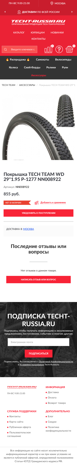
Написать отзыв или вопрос (38, 280)
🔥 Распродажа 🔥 (18, 59)
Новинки (57, 32)
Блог (50, 416)
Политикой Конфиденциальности (56, 362)
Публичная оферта (20, 427)
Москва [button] (28, 229)
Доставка (53, 392)
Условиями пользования (32, 365)
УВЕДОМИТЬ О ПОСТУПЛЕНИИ (38, 213)
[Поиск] (5, 49)
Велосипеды (63, 59)
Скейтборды (32, 67)
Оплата (52, 397)
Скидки (52, 422)
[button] (59, 49)
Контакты (38, 39)
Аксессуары (38, 75)
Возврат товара (57, 403)
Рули (65, 67)
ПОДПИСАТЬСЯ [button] (38, 353)
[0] (69, 49)
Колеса (13, 67)
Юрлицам (38, 32)
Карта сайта (16, 422)
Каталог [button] (19, 32)
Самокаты (42, 59)
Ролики (51, 67)
